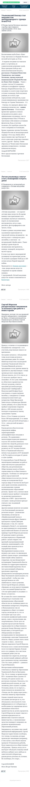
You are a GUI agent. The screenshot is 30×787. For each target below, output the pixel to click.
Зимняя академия (19, 266)
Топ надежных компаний (24, 6)
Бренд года (13, 6)
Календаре (5, 280)
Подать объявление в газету (11, 2)
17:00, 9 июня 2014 (24, 781)
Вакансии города (4, 6)
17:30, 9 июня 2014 (24, 171)
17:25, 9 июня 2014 (24, 299)
